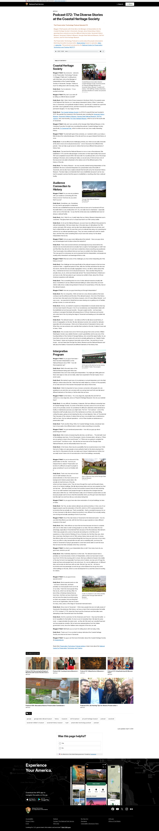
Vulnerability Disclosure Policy (90, 823)
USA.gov (111, 819)
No (63, 748)
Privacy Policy (30, 821)
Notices (55, 819)
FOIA (27, 823)
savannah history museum (55, 723)
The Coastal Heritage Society (70, 112)
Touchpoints (93, 754)
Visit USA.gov (66, 827)
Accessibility (29, 819)
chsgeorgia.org (58, 640)
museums (64, 719)
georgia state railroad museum (43, 719)
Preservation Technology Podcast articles (72, 646)
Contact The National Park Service (63, 821)
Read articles (81, 43)
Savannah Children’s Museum (67, 116)
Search (120, 4)
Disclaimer (84, 821)
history (57, 719)
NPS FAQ (56, 823)
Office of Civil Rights (114, 821)
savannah (111, 719)
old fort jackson (74, 719)
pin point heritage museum (90, 719)
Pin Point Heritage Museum (78, 118)
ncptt (66, 723)
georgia (29, 719)
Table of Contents (64, 60)
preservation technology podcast (81, 723)
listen (99, 43)
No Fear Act (84, 819)
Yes (63, 743)
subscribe (58, 45)
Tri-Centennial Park (65, 128)
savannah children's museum (35, 723)
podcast (103, 719)
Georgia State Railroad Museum (86, 116)
